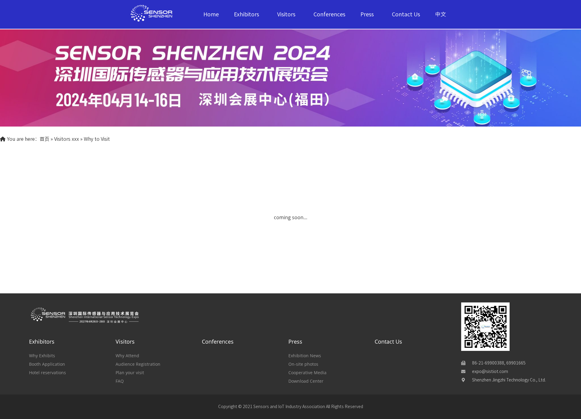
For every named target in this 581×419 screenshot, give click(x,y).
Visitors (286, 14)
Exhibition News (304, 355)
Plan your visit (130, 372)
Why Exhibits (42, 355)
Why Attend (127, 355)
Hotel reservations (47, 372)
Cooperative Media (307, 372)
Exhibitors (246, 14)
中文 (440, 14)
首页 (44, 139)
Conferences (329, 14)
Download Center (305, 381)
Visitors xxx (66, 139)
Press (367, 14)
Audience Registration (138, 364)
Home (211, 14)
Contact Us (406, 14)
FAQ (120, 381)
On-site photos (303, 364)
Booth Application (47, 364)
